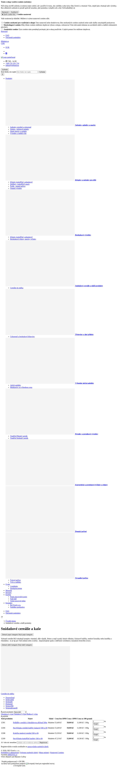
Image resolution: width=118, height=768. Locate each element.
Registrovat (43, 742)
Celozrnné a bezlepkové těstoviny (22, 337)
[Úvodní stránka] (8, 57)
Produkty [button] (9, 78)
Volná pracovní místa (17, 601)
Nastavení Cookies (57, 753)
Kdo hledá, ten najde (8, 72)
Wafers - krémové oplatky (19, 129)
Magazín (9, 590)
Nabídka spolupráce (17, 607)
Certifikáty (14, 586)
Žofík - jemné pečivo (17, 186)
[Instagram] (6, 53)
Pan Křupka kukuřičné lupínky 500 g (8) (28, 738)
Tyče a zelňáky (15, 582)
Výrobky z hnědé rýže (18, 133)
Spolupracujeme (16, 588)
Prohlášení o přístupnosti (10, 753)
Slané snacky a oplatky (18, 131)
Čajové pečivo (15, 580)
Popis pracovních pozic (18, 597)
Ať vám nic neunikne (9, 742)
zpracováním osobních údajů (37, 747)
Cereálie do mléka (16, 288)
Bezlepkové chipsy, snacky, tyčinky (23, 239)
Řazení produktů (7, 712)
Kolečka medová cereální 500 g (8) (26, 733)
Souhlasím (14, 12)
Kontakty (9, 603)
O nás (8, 584)
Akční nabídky (15, 385)
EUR (7, 47)
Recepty (9, 593)
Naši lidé (13, 599)
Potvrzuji (4, 31)
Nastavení (5, 12)
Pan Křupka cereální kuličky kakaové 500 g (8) (30, 728)
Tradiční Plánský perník (18, 436)
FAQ (7, 35)
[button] (3, 43)
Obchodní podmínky (13, 37)
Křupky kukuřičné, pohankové (21, 182)
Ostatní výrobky (16, 188)
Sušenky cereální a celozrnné (20, 127)
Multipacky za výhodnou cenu (21, 387)
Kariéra (8, 595)
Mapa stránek (44, 753)
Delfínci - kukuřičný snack (20, 184)
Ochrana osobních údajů (29, 753)
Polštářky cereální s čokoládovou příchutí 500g (30, 723)
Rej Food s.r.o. (15, 605)
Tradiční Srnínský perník (19, 438)
